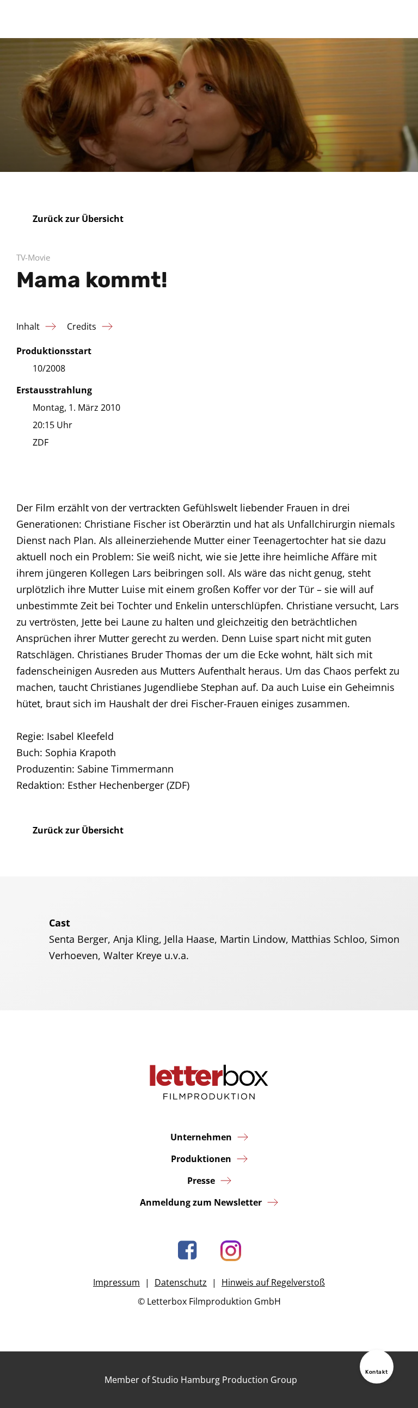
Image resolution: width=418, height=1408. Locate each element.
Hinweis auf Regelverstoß (273, 1282)
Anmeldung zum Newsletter (201, 1202)
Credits (81, 326)
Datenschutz (181, 1282)
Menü (393, 19)
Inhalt (28, 326)
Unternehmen (201, 1137)
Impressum (116, 1282)
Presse (201, 1181)
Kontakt (376, 1372)
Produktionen (201, 1159)
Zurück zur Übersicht (78, 219)
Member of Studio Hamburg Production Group (200, 1380)
